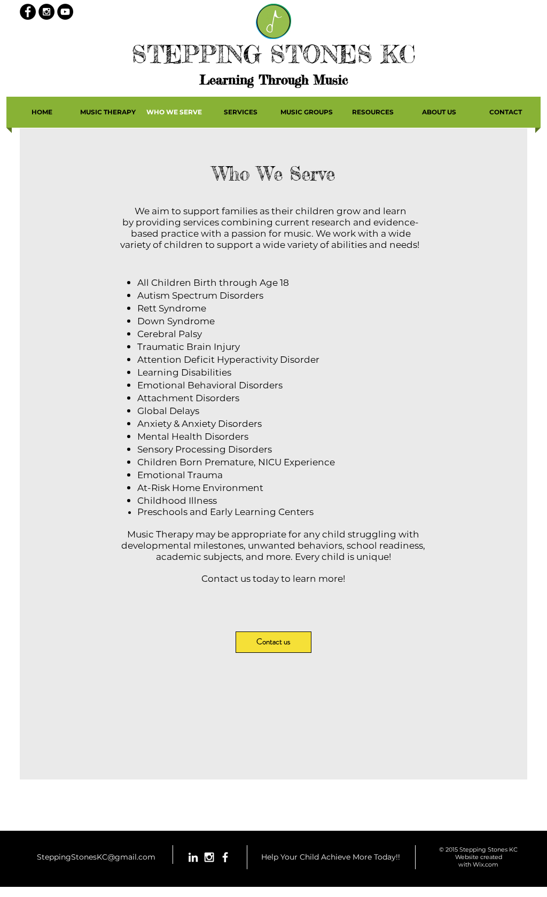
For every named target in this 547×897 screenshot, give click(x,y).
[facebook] (225, 857)
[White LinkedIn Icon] (193, 857)
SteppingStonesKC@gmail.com (96, 857)
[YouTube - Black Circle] (65, 12)
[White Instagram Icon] (209, 857)
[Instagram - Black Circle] (46, 12)
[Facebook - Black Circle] (28, 12)
